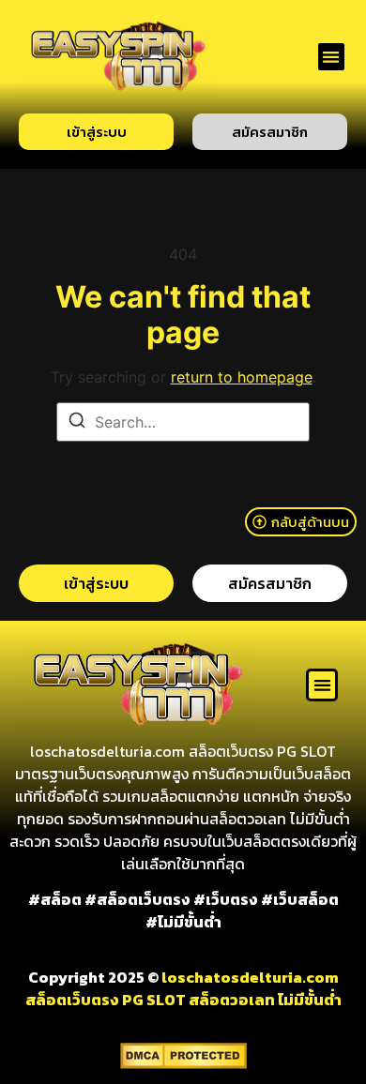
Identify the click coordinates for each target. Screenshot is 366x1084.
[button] (331, 56)
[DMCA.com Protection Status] (183, 1063)
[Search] (77, 423)
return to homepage (242, 377)
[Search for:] (183, 422)
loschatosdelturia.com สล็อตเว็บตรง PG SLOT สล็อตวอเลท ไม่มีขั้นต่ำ (183, 988)
